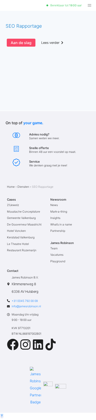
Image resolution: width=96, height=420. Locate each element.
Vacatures (56, 254)
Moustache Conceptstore (23, 211)
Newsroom (58, 199)
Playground (57, 261)
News (54, 205)
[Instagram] (25, 344)
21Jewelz (13, 205)
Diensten (23, 186)
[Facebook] (13, 344)
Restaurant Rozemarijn (21, 250)
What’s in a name (61, 224)
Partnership (57, 230)
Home (11, 186)
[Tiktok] (50, 344)
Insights (55, 218)
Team (54, 248)
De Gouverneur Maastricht (24, 224)
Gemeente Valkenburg (21, 218)
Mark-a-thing (58, 211)
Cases (11, 199)
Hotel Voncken (16, 230)
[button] (89, 5)
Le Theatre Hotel (18, 244)
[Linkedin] (38, 344)
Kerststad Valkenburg (20, 237)
